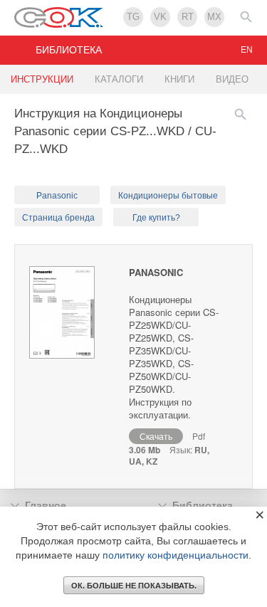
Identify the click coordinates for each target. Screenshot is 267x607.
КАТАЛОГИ (119, 79)
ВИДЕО (232, 79)
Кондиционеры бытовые (168, 196)
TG (133, 16)
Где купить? (156, 218)
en (247, 50)
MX (214, 16)
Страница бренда (58, 218)
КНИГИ (179, 79)
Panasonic (57, 196)
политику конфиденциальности (175, 555)
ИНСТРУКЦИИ (42, 79)
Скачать (156, 436)
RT (188, 16)
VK (160, 16)
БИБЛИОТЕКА (69, 50)
